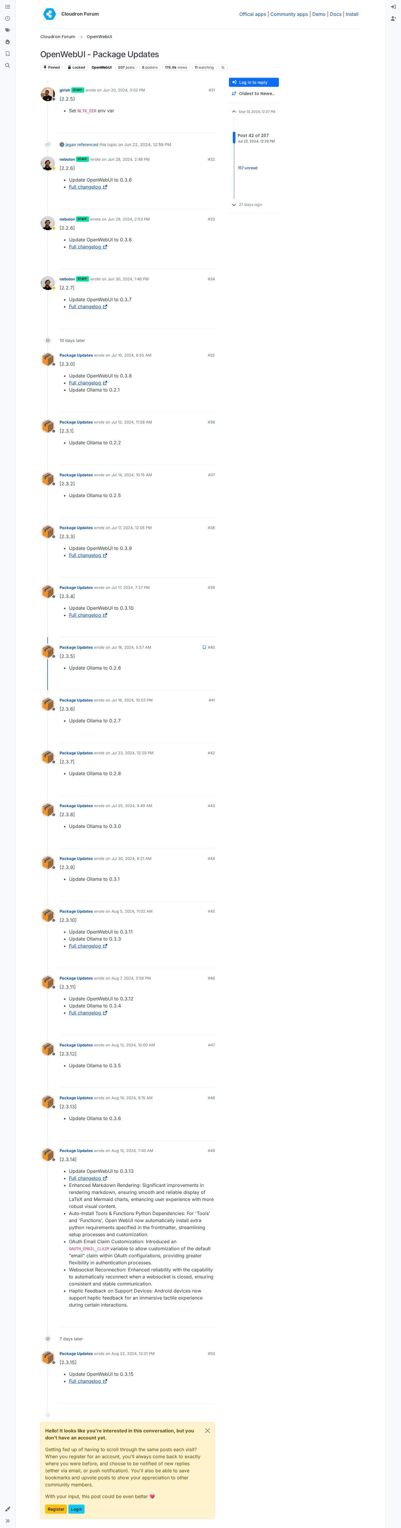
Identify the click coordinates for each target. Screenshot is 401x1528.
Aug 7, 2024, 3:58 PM (131, 978)
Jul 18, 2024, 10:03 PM (132, 700)
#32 (211, 159)
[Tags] (7, 30)
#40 (211, 647)
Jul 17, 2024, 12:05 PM (132, 527)
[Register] (393, 18)
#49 (211, 1150)
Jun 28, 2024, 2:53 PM (129, 219)
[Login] (393, 7)
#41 (212, 700)
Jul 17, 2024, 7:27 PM (131, 587)
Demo (319, 14)
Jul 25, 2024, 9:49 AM (132, 805)
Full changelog (85, 187)
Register (56, 1509)
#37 (211, 474)
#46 (211, 978)
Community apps (289, 14)
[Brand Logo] (50, 14)
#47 (211, 1045)
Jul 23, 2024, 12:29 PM (133, 753)
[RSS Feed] (223, 67)
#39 (211, 587)
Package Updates (76, 355)
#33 (211, 219)
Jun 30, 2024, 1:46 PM (128, 279)
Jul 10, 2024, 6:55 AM (131, 355)
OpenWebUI (102, 67)
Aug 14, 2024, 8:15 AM (132, 1097)
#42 (211, 753)
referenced (87, 144)
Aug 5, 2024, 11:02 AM (132, 911)
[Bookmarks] (7, 54)
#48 (211, 1097)
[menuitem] (393, 7)
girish (65, 90)
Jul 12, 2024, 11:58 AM (132, 422)
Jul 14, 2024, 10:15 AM (132, 474)
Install (352, 14)
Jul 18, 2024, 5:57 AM (131, 647)
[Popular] (7, 42)
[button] (7, 1509)
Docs (335, 14)
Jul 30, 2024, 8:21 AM (131, 858)
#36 (211, 422)
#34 (211, 279)
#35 (211, 355)
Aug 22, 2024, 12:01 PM (133, 1353)
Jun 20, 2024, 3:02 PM (124, 90)
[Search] (7, 65)
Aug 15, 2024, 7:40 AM (132, 1150)
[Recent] (7, 18)
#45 (211, 911)
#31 (212, 90)
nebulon (67, 159)
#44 (211, 858)
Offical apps (252, 14)
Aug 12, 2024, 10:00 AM (133, 1045)
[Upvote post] (201, 125)
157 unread (247, 167)
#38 (211, 527)
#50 (211, 1353)
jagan (70, 144)
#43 (211, 805)
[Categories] (7, 7)
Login (76, 1509)
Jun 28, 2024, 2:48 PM (129, 159)
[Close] (208, 1430)
